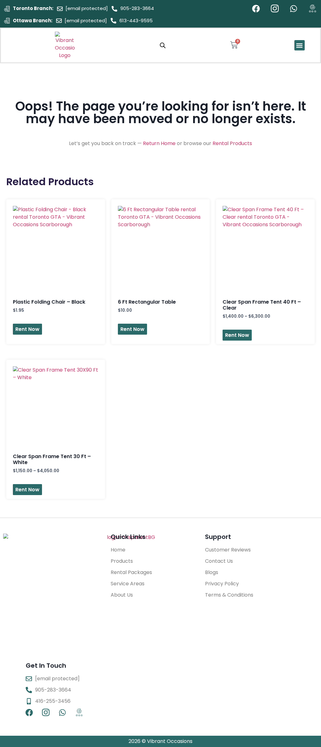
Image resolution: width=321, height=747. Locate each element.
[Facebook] (256, 8)
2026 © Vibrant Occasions (160, 741)
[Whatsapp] (293, 8)
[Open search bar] (163, 45)
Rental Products (232, 143)
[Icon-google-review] (312, 8)
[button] (299, 45)
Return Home (159, 143)
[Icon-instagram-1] (274, 8)
